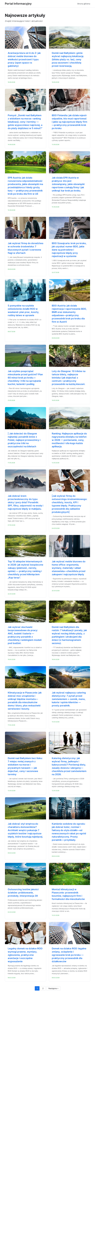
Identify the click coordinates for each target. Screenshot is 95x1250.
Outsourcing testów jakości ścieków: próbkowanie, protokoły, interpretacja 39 (23, 892)
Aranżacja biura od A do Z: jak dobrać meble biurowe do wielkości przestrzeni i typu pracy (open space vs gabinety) (24, 59)
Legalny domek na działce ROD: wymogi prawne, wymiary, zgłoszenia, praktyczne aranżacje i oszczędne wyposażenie (25, 955)
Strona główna (83, 4)
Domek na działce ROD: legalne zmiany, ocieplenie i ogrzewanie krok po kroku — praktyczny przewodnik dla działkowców (69, 955)
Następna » (53, 988)
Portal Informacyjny (18, 3)
